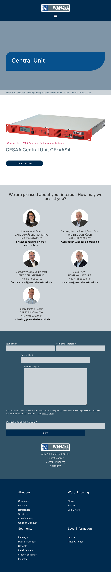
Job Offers (74, 509)
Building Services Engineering (27, 92)
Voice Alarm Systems (53, 92)
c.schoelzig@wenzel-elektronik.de (31, 319)
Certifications (25, 518)
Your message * (31, 367)
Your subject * (27, 355)
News (71, 501)
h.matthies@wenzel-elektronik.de (80, 282)
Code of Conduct (27, 522)
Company (23, 501)
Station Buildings (27, 554)
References (24, 509)
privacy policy (47, 413)
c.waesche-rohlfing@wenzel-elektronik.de (31, 243)
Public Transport (27, 541)
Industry (22, 559)
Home (8, 92)
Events (71, 505)
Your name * (11, 344)
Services (22, 514)
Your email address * (66, 344)
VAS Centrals (72, 92)
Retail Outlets (25, 550)
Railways (23, 537)
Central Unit (13, 143)
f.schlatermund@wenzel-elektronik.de (31, 282)
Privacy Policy (75, 541)
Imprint (72, 537)
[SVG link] (55, 8)
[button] (55, 15)
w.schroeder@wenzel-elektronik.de (80, 241)
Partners (22, 505)
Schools (22, 545)
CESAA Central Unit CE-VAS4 (38, 150)
